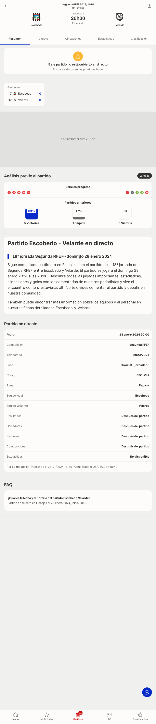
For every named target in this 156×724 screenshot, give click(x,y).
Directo (43, 38)
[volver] (6, 6)
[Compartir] (149, 6)
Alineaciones (73, 38)
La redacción (20, 466)
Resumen (15, 38)
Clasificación (139, 38)
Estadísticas (106, 38)
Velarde (84, 308)
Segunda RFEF (139, 344)
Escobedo (64, 308)
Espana (144, 385)
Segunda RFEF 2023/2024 (78, 4)
